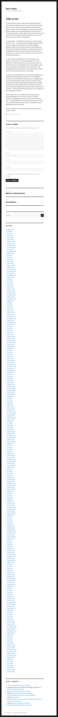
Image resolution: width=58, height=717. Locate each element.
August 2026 (10, 229)
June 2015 (9, 495)
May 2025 (9, 259)
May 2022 (10, 330)
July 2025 (9, 255)
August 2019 (10, 396)
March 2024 (10, 287)
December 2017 (11, 435)
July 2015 (9, 493)
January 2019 (10, 410)
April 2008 (10, 665)
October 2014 (10, 511)
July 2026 (9, 231)
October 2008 (11, 653)
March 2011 (10, 596)
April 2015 (10, 499)
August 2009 (10, 634)
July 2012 (9, 564)
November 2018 (11, 414)
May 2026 (10, 235)
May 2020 (10, 378)
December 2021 (11, 340)
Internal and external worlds (15, 689)
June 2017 (9, 447)
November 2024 (11, 271)
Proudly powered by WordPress (19, 712)
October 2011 (10, 582)
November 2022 (11, 318)
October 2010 (10, 606)
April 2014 (10, 523)
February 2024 (11, 289)
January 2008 (11, 671)
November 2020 (11, 366)
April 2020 (10, 380)
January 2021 (10, 362)
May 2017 (9, 449)
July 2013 (9, 540)
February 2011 (11, 598)
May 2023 (9, 307)
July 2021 (9, 350)
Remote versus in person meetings (20, 691)
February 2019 (11, 408)
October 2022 (11, 320)
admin (9, 114)
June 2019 (9, 400)
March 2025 (10, 263)
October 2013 (10, 535)
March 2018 (10, 429)
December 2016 (11, 459)
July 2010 (9, 612)
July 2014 (9, 517)
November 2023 (11, 295)
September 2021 (11, 346)
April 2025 (10, 261)
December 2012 (11, 554)
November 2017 (11, 437)
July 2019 (9, 398)
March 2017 (10, 453)
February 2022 (11, 336)
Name (8, 152)
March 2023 (10, 311)
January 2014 (10, 529)
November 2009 (11, 628)
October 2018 (10, 416)
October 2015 (10, 487)
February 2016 (11, 479)
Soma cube (16, 697)
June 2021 (9, 352)
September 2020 (11, 370)
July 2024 (9, 279)
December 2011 (11, 578)
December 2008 (11, 650)
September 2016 (11, 465)
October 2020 (11, 368)
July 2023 (9, 303)
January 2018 (10, 433)
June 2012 (9, 566)
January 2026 (11, 243)
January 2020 (11, 386)
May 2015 (9, 497)
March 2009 (10, 644)
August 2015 (10, 491)
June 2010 (9, 614)
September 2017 (11, 441)
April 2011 (10, 594)
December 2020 (11, 364)
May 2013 (9, 544)
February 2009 (11, 646)
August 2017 (10, 443)
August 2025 (10, 253)
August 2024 (10, 277)
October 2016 (10, 463)
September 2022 (11, 322)
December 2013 (11, 531)
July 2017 (9, 445)
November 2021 (11, 342)
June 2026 (10, 233)
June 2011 (9, 590)
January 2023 (10, 314)
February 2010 (11, 622)
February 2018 (11, 431)
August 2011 (10, 586)
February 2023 (11, 313)
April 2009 (10, 642)
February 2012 (11, 574)
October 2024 (11, 273)
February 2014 (11, 527)
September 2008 (11, 655)
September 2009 (11, 632)
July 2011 (9, 588)
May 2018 (9, 426)
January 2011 (10, 600)
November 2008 (11, 652)
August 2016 (10, 467)
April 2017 (10, 451)
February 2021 (11, 360)
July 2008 (9, 659)
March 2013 (10, 548)
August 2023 (10, 301)
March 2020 (10, 382)
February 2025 (11, 265)
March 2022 (10, 334)
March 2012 (10, 572)
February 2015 (11, 503)
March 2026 (10, 239)
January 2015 (10, 505)
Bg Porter (10, 705)
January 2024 (11, 291)
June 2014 (9, 519)
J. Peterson (10, 685)
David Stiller (10, 699)
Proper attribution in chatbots (21, 703)
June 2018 (9, 424)
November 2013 (11, 533)
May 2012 (9, 568)
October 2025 (10, 249)
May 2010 (9, 616)
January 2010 (10, 624)
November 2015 (11, 485)
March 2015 (10, 501)
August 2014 (10, 515)
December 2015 (11, 483)
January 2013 (10, 552)
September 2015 (11, 489)
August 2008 (10, 657)
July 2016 (9, 469)
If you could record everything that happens (28, 699)
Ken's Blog (11, 8)
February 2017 (11, 455)
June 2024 (10, 281)
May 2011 (9, 592)
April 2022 (10, 332)
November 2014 (11, 509)
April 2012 (10, 570)
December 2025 (11, 245)
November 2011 (11, 580)
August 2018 (10, 420)
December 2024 (11, 269)
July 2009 (9, 636)
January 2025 (10, 267)
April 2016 (10, 475)
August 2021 (10, 348)
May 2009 (10, 640)
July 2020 (9, 374)
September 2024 (11, 275)
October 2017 (10, 439)
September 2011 (11, 584)
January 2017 (10, 457)
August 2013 (10, 539)
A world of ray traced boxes (23, 685)
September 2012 (11, 560)
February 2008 (11, 669)
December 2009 (11, 626)
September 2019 (11, 394)
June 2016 (9, 471)
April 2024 (10, 285)
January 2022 (10, 338)
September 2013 (11, 537)
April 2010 (10, 618)
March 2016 (10, 477)
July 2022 (9, 326)
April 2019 (10, 404)
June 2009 (10, 638)
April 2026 (10, 237)
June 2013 (9, 542)
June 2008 (10, 661)
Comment (9, 131)
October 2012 (10, 558)
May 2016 (9, 473)
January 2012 (10, 576)
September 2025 (11, 251)
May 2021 (9, 354)
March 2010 (10, 620)
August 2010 (10, 610)
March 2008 (10, 667)
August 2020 (10, 372)
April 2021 (10, 356)
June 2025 (10, 257)
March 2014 (10, 525)
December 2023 (11, 293)
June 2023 (10, 305)
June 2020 (10, 376)
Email (8, 159)
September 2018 (11, 418)
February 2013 (11, 550)
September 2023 (11, 299)
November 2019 (11, 390)
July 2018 (9, 422)
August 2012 (10, 562)
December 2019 (11, 388)
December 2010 (11, 602)
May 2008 (10, 663)
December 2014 (11, 507)
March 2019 (10, 406)
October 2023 (10, 297)
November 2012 (11, 556)
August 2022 (10, 324)
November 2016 (11, 461)
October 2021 (10, 344)
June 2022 (10, 328)
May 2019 (9, 402)
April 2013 (10, 546)
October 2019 (10, 392)
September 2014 (11, 513)
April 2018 (10, 427)
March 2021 (10, 358)
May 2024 (10, 283)
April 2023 (10, 309)
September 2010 (11, 608)
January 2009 (11, 648)
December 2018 (11, 412)
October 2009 (11, 630)
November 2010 (11, 604)
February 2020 (11, 384)
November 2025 (11, 247)
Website (8, 166)
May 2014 (9, 521)
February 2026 (11, 241)
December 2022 (11, 316)
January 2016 (10, 481)
